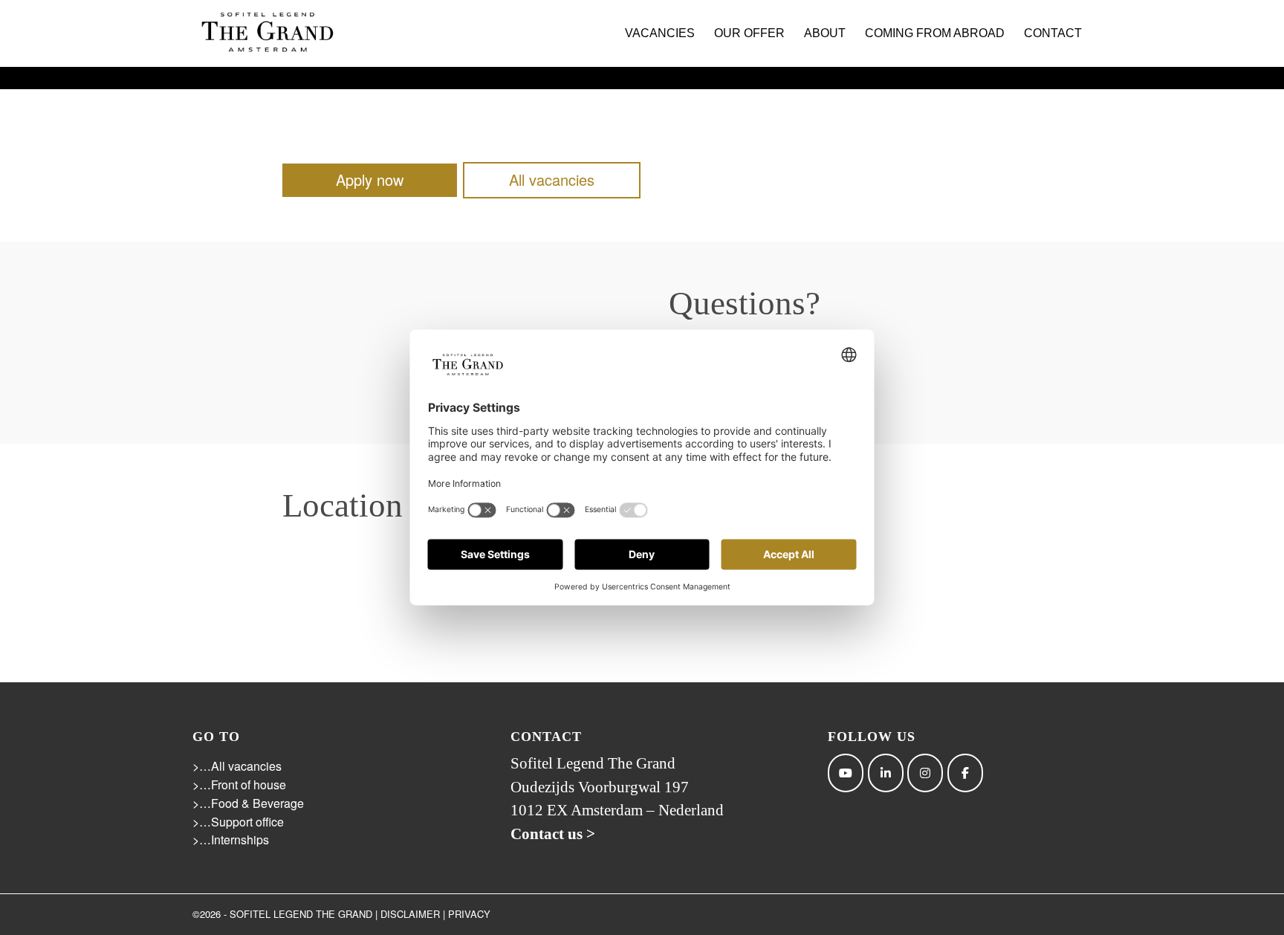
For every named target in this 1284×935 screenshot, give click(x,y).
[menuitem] (659, 33)
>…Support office (238, 821)
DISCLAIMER (410, 914)
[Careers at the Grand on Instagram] (925, 773)
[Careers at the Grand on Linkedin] (886, 773)
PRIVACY (469, 914)
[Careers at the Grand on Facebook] (965, 773)
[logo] (266, 33)
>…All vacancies (237, 765)
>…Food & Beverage (248, 803)
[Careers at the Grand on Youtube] (845, 773)
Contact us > (552, 834)
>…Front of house (239, 784)
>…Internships (230, 839)
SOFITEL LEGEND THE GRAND (301, 914)
